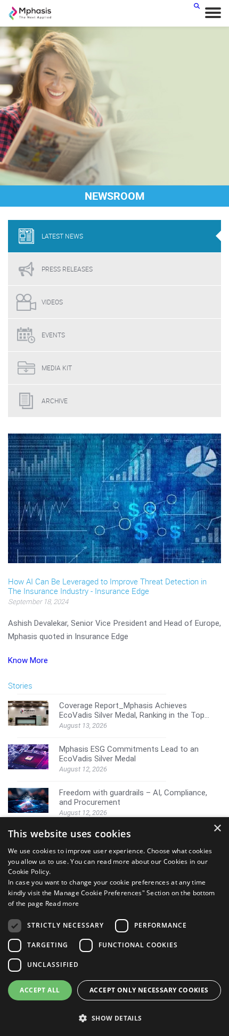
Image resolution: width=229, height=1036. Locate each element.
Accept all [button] (40, 990)
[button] (114, 1018)
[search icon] (197, 6)
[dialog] (114, 926)
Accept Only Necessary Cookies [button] (149, 990)
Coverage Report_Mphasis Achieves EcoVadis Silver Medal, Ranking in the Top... (134, 710)
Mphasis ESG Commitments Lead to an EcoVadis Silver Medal (129, 753)
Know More (28, 660)
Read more (62, 903)
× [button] (217, 829)
